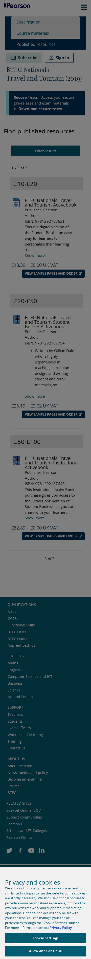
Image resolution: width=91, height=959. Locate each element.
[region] (45, 913)
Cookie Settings (45, 938)
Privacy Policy (61, 927)
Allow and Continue (45, 951)
